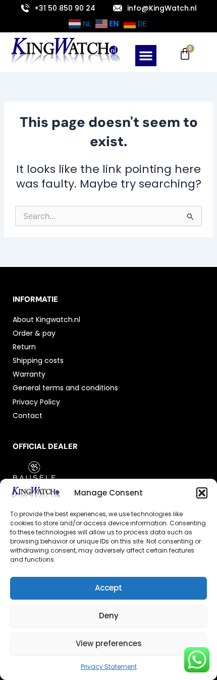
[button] (202, 493)
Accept (108, 587)
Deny (109, 615)
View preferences (109, 643)
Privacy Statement (109, 666)
